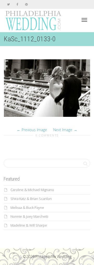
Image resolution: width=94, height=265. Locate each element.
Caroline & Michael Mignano (32, 189)
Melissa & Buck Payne (27, 207)
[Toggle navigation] (84, 19)
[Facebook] (17, 4)
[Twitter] (8, 4)
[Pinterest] (26, 4)
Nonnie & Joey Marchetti (29, 216)
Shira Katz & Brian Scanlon (31, 198)
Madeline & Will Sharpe (28, 225)
